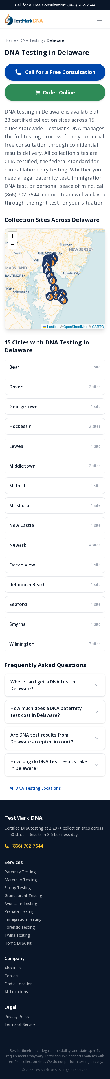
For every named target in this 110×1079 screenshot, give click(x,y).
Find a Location (19, 983)
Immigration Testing (23, 919)
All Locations (16, 991)
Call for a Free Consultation (60, 72)
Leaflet (52, 326)
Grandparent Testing (23, 895)
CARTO (98, 326)
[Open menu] (99, 19)
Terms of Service (20, 1024)
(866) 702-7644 (27, 846)
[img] (55, 278)
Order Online (59, 92)
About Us (13, 968)
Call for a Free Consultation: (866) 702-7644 (55, 5)
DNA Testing (31, 40)
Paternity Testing (20, 871)
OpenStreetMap (75, 326)
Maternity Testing (21, 879)
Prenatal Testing (19, 911)
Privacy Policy (17, 1016)
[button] (63, 300)
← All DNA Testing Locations (33, 788)
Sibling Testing (18, 887)
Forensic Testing (20, 927)
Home (10, 40)
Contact (12, 975)
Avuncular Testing (21, 903)
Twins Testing (17, 935)
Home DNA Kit (18, 943)
